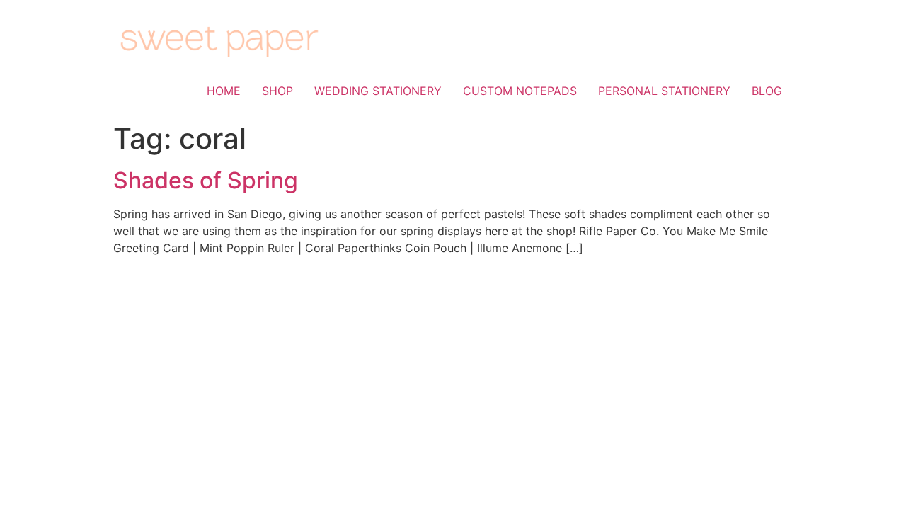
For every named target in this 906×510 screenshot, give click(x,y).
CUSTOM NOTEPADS (520, 91)
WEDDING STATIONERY (378, 91)
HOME (224, 91)
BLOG (767, 91)
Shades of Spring (205, 180)
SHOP (277, 91)
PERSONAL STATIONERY (664, 91)
